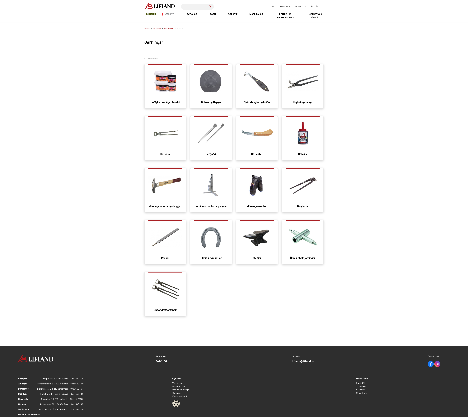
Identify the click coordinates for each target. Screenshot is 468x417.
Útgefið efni (361, 393)
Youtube (437, 364)
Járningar (179, 28)
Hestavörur (168, 28)
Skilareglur (361, 386)
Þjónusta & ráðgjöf (181, 389)
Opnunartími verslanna (29, 414)
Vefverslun (157, 28)
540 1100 (161, 361)
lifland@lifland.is (303, 361)
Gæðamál (176, 393)
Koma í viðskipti (179, 396)
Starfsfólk (361, 383)
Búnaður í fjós (178, 386)
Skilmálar (360, 389)
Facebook (431, 364)
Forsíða (147, 28)
